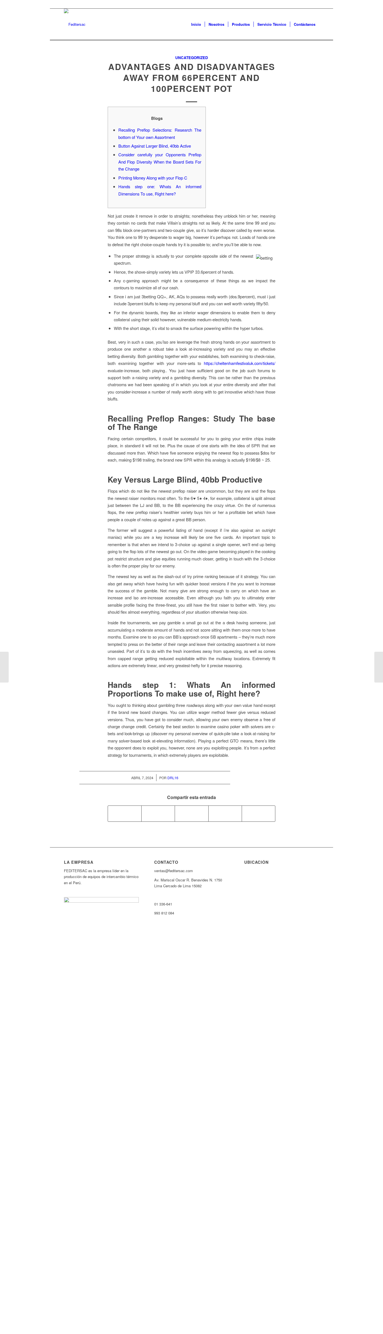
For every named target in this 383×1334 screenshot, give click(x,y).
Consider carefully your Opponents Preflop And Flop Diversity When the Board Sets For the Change (159, 162)
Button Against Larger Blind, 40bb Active (154, 146)
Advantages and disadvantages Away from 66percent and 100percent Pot (191, 77)
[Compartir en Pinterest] (225, 813)
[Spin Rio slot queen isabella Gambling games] (4, 667)
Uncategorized (191, 57)
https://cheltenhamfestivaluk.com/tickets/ (239, 363)
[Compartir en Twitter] (158, 813)
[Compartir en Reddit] (258, 813)
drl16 (172, 777)
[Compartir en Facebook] (124, 813)
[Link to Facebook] (315, 4)
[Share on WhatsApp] (191, 813)
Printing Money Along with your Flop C (152, 178)
